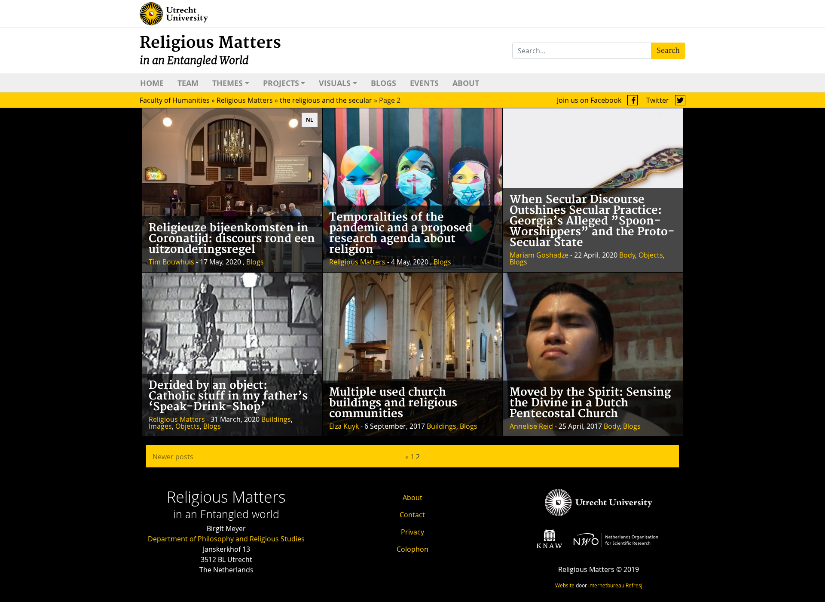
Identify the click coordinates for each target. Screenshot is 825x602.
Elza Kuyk (344, 426)
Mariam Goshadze (539, 255)
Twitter (658, 100)
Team (188, 83)
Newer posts (173, 456)
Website (564, 585)
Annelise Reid (531, 426)
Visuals (335, 83)
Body (627, 255)
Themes (227, 83)
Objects (651, 255)
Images (160, 426)
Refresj (634, 585)
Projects (281, 83)
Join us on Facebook (590, 100)
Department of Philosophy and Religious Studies (226, 539)
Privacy (412, 532)
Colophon (412, 549)
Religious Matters (210, 50)
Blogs (383, 83)
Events (424, 83)
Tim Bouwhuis (171, 262)
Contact (412, 514)
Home (152, 83)
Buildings (276, 419)
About (465, 83)
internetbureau (606, 585)
